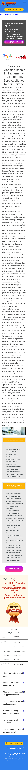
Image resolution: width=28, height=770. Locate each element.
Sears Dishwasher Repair (13, 449)
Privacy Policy (12, 753)
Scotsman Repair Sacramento (14, 540)
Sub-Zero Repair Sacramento (14, 528)
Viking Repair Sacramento (13, 535)
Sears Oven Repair (11, 464)
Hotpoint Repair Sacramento (14, 501)
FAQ (5, 753)
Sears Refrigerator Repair (13, 466)
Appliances (8, 14)
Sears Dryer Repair (11, 454)
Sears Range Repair (11, 461)
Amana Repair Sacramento (13, 496)
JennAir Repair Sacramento (14, 555)
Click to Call (14, 569)
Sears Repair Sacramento (13, 525)
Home (2, 14)
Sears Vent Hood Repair (13, 471)
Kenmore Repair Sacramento (14, 515)
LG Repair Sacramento (12, 513)
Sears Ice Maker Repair (12, 452)
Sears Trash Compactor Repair (15, 474)
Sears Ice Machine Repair (13, 476)
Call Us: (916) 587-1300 (14, 9)
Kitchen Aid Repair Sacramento (15, 518)
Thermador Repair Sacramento (15, 533)
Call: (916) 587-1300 (14, 42)
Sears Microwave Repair (13, 459)
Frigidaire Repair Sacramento (14, 503)
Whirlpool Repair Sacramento (14, 538)
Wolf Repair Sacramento (13, 530)
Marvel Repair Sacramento (13, 547)
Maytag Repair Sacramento (14, 523)
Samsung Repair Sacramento (14, 520)
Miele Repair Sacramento (13, 560)
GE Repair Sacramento (12, 510)
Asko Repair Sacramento (13, 557)
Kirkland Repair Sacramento (14, 550)
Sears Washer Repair (12, 469)
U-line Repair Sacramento (13, 552)
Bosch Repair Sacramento (13, 498)
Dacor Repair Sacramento (13, 493)
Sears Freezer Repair (12, 457)
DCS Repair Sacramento (13, 545)
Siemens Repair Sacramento (14, 543)
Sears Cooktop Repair (12, 447)
